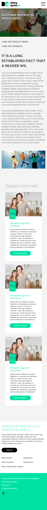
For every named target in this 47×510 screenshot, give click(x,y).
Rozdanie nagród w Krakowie (20, 224)
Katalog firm (28, 462)
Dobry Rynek (7, 458)
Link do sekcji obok (15, 41)
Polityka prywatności (10, 482)
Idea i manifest (8, 462)
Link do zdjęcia (12, 46)
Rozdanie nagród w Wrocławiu (20, 296)
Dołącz (9, 450)
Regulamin (6, 485)
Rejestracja (28, 458)
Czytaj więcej (20, 253)
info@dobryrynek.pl (9, 488)
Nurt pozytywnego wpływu (12, 467)
